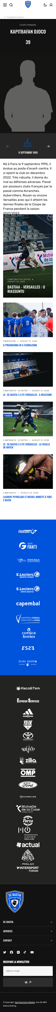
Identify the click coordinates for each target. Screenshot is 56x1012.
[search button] (11, 5)
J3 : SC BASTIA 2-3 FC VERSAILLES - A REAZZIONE (27, 394)
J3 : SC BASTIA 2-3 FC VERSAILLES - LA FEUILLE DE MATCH (26, 446)
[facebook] (11, 952)
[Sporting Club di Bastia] (28, 5)
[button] (45, 4)
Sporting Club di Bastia (25, 1002)
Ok (26, 982)
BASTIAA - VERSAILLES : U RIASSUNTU (26, 289)
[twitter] (4, 952)
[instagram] (18, 952)
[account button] (51, 5)
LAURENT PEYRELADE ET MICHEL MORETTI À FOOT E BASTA (27, 498)
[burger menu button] (5, 5)
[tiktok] (25, 952)
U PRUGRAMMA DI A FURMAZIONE (20, 345)
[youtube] (32, 952)
